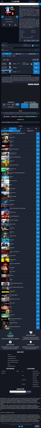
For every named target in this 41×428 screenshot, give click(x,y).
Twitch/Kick (3, 371)
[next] (17, 17)
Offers (3, 55)
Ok (19, 426)
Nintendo (23, 384)
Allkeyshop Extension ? (12, 366)
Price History (8, 55)
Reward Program (36, 375)
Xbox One (26, 37)
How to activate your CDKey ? (13, 362)
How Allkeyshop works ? (12, 356)
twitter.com (33, 32)
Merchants (3, 373)
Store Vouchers (35, 371)
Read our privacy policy (27, 424)
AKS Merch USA (35, 384)
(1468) (35, 116)
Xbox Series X (30, 37)
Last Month (17, 104)
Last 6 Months (13, 104)
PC (22, 371)
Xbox (23, 375)
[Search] (39, 4)
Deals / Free (35, 378)
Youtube (17, 371)
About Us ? (9, 354)
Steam (32, 36)
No (22, 426)
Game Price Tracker (36, 373)
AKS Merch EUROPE (36, 386)
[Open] (2, 1)
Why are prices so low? (12, 358)
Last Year (8, 104)
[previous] (2, 17)
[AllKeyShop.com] (15, 1)
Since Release (4, 104)
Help (38, 426)
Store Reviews (35, 380)
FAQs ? (9, 364)
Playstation (24, 379)
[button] (39, 1)
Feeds (14, 55)
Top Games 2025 (36, 382)
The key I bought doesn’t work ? (13, 360)
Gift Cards (34, 376)
